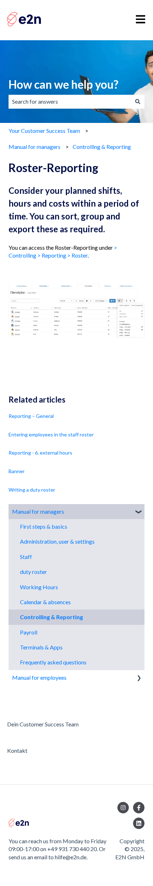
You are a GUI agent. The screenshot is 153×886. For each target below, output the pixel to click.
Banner (17, 471)
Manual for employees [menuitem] (39, 677)
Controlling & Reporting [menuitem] (51, 616)
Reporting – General (31, 416)
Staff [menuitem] (26, 556)
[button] (138, 512)
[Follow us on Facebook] (138, 807)
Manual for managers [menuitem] (38, 511)
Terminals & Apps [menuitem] (41, 647)
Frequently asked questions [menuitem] (53, 662)
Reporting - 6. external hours (40, 453)
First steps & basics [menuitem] (43, 526)
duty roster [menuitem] (33, 571)
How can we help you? (63, 84)
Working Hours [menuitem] (39, 587)
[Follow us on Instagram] (123, 807)
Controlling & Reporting (102, 146)
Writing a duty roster (32, 490)
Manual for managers (34, 146)
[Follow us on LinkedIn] (138, 823)
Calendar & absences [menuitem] (45, 602)
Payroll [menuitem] (28, 632)
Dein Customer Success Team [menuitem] (43, 724)
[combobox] (70, 101)
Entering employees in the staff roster (51, 434)
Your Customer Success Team (44, 130)
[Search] (137, 101)
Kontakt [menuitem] (17, 750)
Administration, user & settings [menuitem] (57, 541)
